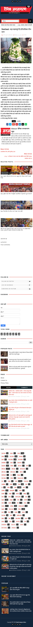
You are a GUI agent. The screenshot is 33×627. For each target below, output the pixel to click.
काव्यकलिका (4, 462)
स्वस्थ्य (26, 518)
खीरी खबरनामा (22, 468)
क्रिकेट (12, 465)
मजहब (9, 496)
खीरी (27, 465)
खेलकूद (18, 475)
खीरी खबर (3, 468)
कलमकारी (20, 456)
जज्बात (9, 481)
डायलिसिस (3, 484)
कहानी (3, 459)
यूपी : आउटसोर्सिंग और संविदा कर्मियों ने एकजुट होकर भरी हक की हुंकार (19, 588)
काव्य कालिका (20, 459)
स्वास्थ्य (3, 521)
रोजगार (25, 503)
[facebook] (15, 1)
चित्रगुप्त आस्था (20, 478)
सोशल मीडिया (18, 518)
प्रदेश (15, 487)
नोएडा (19, 484)
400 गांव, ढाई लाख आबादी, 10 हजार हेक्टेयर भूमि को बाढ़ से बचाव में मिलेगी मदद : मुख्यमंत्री (20, 367)
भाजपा (3, 496)
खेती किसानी (4, 475)
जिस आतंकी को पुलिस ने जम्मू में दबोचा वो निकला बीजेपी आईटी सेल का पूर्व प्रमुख (20, 353)
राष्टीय (3, 503)
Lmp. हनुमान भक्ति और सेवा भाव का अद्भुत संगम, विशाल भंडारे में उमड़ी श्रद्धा (16, 176)
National (4, 527)
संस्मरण (23, 512)
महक (26, 496)
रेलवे (18, 503)
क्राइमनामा (3, 465)
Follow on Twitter (8, 281)
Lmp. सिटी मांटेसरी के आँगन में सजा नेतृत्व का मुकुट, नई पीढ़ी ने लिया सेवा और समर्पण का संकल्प (20, 425)
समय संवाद (3, 515)
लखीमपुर (11, 506)
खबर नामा (19, 465)
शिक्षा (9, 512)
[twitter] (12, 1)
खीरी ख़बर (13, 468)
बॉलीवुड (25, 493)
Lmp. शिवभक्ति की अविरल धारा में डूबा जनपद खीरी (12, 211)
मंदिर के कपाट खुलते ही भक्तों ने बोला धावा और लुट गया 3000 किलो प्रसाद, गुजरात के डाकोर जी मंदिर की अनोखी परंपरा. (15, 229)
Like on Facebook (7, 285)
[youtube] (20, 1)
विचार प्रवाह (11, 509)
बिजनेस (17, 493)
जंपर (2, 481)
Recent (8, 387)
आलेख (3, 456)
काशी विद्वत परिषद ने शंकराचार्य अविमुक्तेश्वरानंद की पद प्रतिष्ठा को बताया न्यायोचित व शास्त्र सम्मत (20, 610)
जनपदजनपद (26, 481)
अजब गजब (3, 453)
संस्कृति (16, 512)
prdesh (14, 527)
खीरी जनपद (4, 472)
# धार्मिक (19, 121)
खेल (11, 475)
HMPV (21, 524)
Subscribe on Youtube (9, 288)
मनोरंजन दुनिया (18, 496)
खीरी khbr (12, 472)
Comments (24, 387)
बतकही (20, 490)
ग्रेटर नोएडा (4, 478)
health (13, 524)
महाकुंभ (3, 499)
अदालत (11, 453)
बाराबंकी (3, 493)
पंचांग (26, 484)
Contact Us (4, 380)
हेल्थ (25, 521)
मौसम (18, 499)
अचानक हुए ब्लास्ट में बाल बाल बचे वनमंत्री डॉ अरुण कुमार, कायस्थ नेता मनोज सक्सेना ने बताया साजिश (20, 360)
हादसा (10, 521)
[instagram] (17, 1)
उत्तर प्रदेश (12, 456)
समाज (11, 515)
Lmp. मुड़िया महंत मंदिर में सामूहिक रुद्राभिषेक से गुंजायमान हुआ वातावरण (16, 193)
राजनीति (25, 499)
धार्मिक (25, 35)
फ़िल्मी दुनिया (12, 490)
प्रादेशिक (3, 490)
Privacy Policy (4, 383)
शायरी (3, 512)
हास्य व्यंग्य (18, 521)
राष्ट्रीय (10, 503)
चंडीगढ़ (12, 478)
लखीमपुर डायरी (21, 506)
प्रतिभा (8, 487)
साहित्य (3, 518)
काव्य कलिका (10, 459)
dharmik (4, 524)
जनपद (16, 481)
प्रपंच (24, 487)
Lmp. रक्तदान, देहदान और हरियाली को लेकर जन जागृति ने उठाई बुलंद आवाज (20, 550)
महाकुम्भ (11, 499)
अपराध (19, 453)
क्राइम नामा (19, 462)
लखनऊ (3, 506)
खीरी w (21, 472)
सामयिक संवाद (19, 515)
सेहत (9, 518)
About (2, 378)
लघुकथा (3, 509)
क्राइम (11, 462)
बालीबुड (10, 493)
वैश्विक (19, 509)
